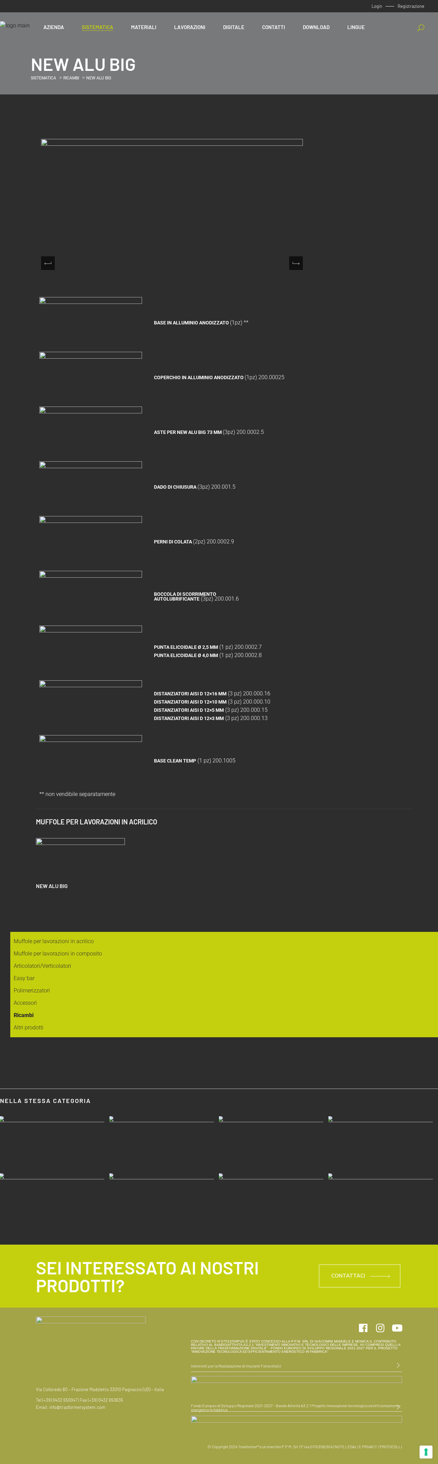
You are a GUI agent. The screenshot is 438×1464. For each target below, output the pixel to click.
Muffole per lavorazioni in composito (58, 953)
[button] (296, 263)
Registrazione (411, 6)
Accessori (25, 1003)
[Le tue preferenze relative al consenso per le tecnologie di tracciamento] (426, 1452)
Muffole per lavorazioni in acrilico (54, 941)
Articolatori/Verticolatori (42, 966)
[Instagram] (380, 1328)
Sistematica (43, 78)
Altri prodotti (28, 1027)
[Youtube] (397, 1328)
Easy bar (24, 978)
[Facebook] (363, 1328)
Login (377, 6)
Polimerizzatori (32, 990)
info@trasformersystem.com (77, 1407)
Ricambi (71, 78)
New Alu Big (52, 886)
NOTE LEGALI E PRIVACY (356, 1446)
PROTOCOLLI (390, 1446)
